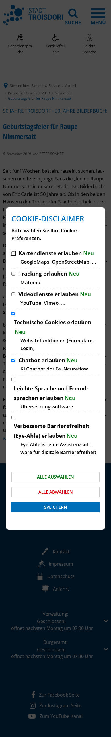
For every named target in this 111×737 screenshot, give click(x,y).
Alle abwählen (55, 492)
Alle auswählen (55, 477)
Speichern (55, 507)
